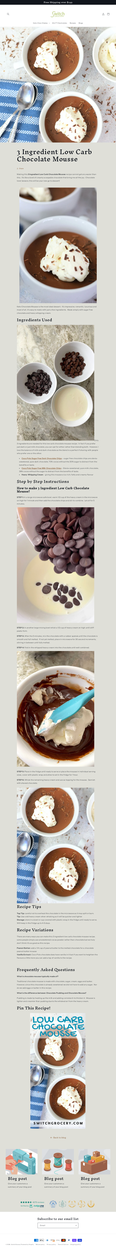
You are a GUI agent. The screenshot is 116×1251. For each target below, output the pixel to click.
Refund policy (40, 1244)
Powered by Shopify (27, 1244)
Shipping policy (75, 1244)
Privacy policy (51, 1244)
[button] (8, 14)
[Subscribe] (75, 1225)
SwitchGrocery (16, 1244)
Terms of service (63, 1244)
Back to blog (59, 1137)
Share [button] (21, 168)
